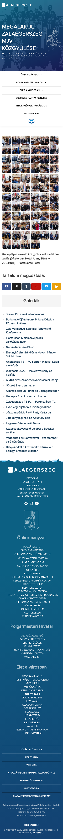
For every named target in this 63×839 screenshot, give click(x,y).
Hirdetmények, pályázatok (31, 106)
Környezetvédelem (32, 609)
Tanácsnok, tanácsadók (32, 566)
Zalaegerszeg (17, 5)
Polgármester (32, 547)
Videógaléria (32, 687)
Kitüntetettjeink (32, 584)
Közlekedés (32, 719)
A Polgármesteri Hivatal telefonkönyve (31, 773)
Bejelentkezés (31, 825)
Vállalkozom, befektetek (32, 496)
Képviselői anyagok (31, 780)
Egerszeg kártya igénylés (31, 98)
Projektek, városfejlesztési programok (32, 595)
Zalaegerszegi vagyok (32, 489)
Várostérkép (32, 605)
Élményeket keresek (32, 493)
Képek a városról (32, 690)
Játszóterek (32, 715)
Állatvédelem (32, 613)
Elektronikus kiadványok (32, 730)
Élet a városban (30, 90)
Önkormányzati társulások (32, 602)
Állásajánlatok (32, 705)
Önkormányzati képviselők (30, 554)
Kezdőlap (12, 53)
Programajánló (32, 676)
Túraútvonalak (32, 733)
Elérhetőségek (32, 643)
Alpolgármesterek (32, 550)
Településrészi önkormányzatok (32, 577)
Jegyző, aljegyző (32, 636)
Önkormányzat (30, 75)
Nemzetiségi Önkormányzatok (32, 581)
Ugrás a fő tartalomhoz (53, 1)
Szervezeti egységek (32, 639)
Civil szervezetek (32, 697)
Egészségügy (32, 708)
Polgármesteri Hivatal (29, 82)
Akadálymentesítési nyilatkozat (31, 796)
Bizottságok (32, 573)
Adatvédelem (31, 788)
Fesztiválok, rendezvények (32, 680)
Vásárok (32, 726)
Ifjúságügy (32, 712)
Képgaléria (34, 53)
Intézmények (32, 694)
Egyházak (32, 701)
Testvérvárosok (32, 616)
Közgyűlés (32, 570)
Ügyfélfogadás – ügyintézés (32, 650)
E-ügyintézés (32, 646)
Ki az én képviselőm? (33, 562)
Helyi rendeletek (32, 588)
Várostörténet (32, 482)
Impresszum (31, 757)
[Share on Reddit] (36, 286)
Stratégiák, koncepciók (32, 591)
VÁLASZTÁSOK (31, 113)
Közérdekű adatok (32, 653)
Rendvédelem (32, 722)
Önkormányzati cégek (32, 598)
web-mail (31, 765)
